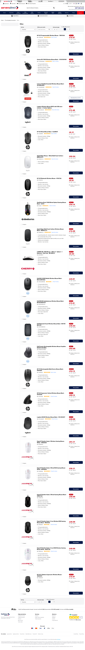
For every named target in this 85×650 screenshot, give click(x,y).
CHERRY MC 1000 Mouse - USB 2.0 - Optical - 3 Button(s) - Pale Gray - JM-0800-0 (49, 252)
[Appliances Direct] (19, 1)
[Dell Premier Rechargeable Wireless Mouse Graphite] (28, 359)
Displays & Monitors (60, 13)
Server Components (18, 13)
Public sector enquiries (39, 617)
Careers (53, 618)
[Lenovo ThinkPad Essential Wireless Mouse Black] (28, 96)
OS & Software (32, 13)
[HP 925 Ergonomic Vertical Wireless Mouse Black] (28, 406)
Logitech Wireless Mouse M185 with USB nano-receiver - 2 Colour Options (50, 107)
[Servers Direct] (7, 1)
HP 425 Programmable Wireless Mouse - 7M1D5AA (51, 35)
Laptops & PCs (53, 13)
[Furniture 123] (50, 1)
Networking (11, 12)
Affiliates (53, 617)
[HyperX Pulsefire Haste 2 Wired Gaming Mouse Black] (28, 507)
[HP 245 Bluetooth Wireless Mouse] (28, 191)
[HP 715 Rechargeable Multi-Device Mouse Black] (28, 382)
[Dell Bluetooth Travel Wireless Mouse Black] (28, 336)
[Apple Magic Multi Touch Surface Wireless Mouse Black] (28, 242)
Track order (20, 621)
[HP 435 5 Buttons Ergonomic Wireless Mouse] (28, 587)
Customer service (21, 615)
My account (20, 620)
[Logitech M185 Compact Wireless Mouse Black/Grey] (28, 119)
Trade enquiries (38, 618)
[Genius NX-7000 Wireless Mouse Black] (28, 72)
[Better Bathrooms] (40, 1)
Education (66, 12)
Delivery (36, 615)
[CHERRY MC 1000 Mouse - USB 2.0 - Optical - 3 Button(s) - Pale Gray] (28, 264)
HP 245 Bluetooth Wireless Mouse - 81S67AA (49, 178)
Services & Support (46, 13)
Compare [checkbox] (24, 54)
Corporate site (55, 620)
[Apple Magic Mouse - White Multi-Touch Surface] (28, 168)
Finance (19, 618)
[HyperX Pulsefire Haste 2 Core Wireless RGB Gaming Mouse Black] (28, 534)
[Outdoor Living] (61, 1)
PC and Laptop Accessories (10, 20)
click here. (58, 639)
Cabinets (39, 12)
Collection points (21, 617)
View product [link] (76, 54)
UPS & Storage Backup (25, 13)
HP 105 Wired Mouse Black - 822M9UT (47, 131)
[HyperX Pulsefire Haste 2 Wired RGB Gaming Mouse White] (28, 480)
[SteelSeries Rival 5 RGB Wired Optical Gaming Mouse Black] (28, 215)
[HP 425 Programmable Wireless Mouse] (28, 48)
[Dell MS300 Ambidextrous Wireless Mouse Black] (28, 314)
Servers (4, 12)
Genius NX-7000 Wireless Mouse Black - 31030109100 (51, 59)
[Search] (54, 8)
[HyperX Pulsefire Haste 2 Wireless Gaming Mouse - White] (28, 454)
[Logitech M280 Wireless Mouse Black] (28, 430)
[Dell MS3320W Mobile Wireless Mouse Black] (28, 291)
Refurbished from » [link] (76, 97)
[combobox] (40, 8)
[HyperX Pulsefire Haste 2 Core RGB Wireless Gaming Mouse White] (28, 560)
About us (54, 615)
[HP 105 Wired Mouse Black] (28, 144)
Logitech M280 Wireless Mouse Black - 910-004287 (51, 417)
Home (2, 20)
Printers (73, 12)
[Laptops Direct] (30, 1)
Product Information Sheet (41, 72)
